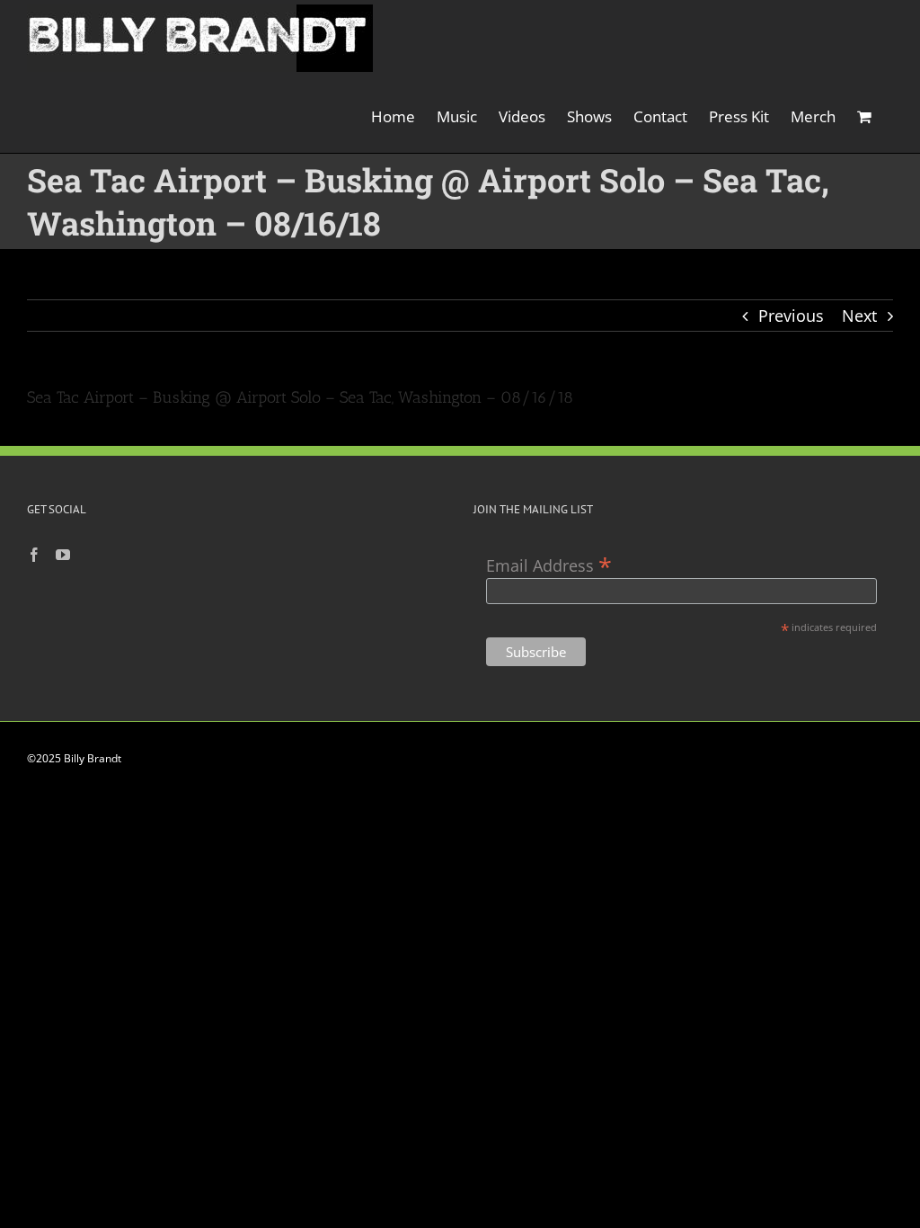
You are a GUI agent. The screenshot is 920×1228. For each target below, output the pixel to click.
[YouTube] (63, 554)
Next (859, 315)
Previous (791, 315)
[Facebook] (34, 554)
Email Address (549, 564)
